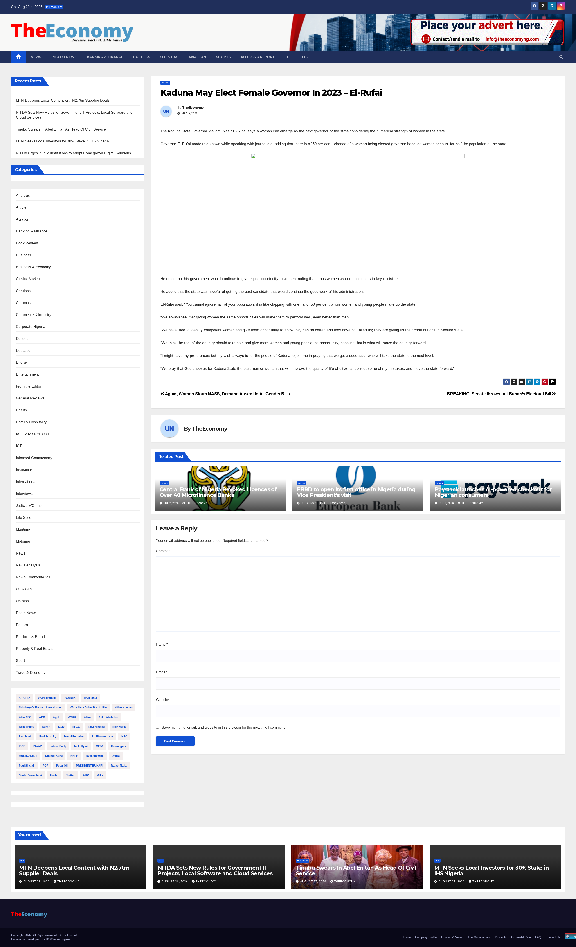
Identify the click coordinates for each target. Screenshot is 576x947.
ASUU (72, 717)
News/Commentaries (33, 577)
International (26, 482)
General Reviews (30, 398)
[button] (561, 57)
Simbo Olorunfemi (30, 775)
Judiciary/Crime (29, 505)
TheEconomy (192, 108)
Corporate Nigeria (30, 327)
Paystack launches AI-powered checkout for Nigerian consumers (493, 492)
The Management (479, 937)
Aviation (197, 57)
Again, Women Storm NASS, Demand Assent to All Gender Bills (227, 393)
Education (24, 350)
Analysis (23, 195)
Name (162, 644)
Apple (56, 717)
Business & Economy (33, 267)
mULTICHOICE (28, 756)
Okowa (116, 756)
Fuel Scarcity (47, 736)
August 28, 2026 (36, 881)
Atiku (87, 717)
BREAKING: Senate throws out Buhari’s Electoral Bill (499, 393)
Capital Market (28, 279)
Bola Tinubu (26, 726)
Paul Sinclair (27, 765)
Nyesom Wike (95, 756)
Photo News (64, 57)
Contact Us (553, 937)
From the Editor (28, 386)
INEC (124, 736)
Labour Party (58, 746)
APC (42, 717)
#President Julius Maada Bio (88, 707)
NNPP (74, 756)
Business (23, 255)
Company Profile (426, 937)
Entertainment (27, 374)
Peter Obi (62, 765)
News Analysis (28, 565)
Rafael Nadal (119, 765)
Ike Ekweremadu (102, 736)
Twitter (70, 775)
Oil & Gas (169, 57)
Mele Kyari (81, 746)
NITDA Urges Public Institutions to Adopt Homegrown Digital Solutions (73, 153)
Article (21, 207)
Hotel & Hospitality (31, 422)
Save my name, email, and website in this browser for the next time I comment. (224, 727)
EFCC (76, 726)
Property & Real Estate (34, 649)
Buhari (46, 726)
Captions (23, 291)
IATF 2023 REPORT (258, 57)
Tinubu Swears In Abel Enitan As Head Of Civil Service (61, 129)
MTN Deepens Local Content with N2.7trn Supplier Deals (63, 100)
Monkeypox (118, 746)
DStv (61, 726)
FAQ (538, 937)
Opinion (22, 601)
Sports (223, 57)
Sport (20, 661)
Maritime (23, 529)
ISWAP (37, 746)
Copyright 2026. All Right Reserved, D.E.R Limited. (44, 935)
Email (161, 672)
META (99, 746)
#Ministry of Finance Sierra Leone (40, 707)
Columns (23, 303)
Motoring (23, 541)
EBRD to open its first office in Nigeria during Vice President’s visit (356, 492)
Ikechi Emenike (74, 736)
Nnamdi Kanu (54, 756)
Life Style (23, 517)
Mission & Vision (452, 937)
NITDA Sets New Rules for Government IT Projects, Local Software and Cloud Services (215, 870)
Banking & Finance (105, 57)
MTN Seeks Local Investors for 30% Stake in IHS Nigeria (62, 141)
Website (162, 700)
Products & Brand (30, 637)
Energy (22, 362)
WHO (86, 775)
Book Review (27, 243)
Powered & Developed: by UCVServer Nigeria (40, 939)
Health (21, 410)
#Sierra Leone (124, 707)
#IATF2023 (90, 697)
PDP (45, 765)
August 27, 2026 (313, 881)
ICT (19, 446)
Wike (100, 775)
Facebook (25, 736)
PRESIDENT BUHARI (89, 765)
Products (501, 937)
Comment (165, 551)
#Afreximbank (47, 697)
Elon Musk (119, 726)
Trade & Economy (30, 672)
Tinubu (54, 775)
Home (407, 937)
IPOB (22, 746)
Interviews (24, 494)
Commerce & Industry (33, 315)
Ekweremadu (96, 726)
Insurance (24, 470)
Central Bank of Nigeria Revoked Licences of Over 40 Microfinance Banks (218, 492)
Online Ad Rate (521, 937)
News (36, 57)
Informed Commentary (34, 458)
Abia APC (25, 717)
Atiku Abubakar (109, 717)
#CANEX (70, 697)
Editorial (23, 338)
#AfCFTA (24, 697)
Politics (141, 57)
